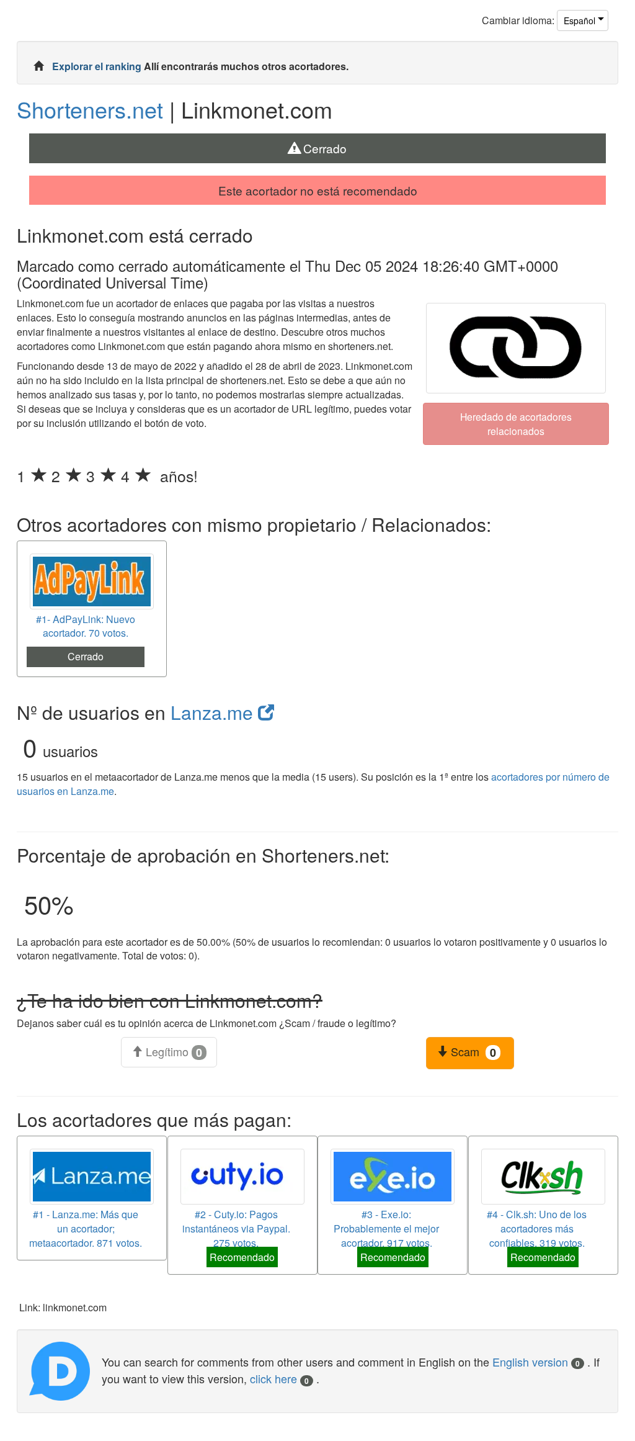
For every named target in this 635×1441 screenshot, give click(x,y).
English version (536, 1361)
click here (279, 1378)
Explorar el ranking (98, 66)
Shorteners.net (90, 109)
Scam (472, 1052)
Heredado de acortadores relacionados (516, 424)
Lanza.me (214, 712)
